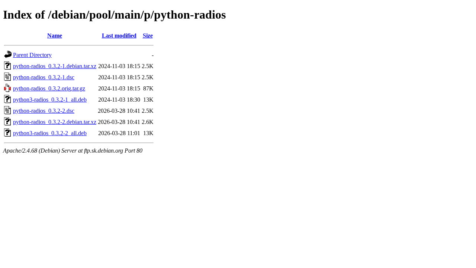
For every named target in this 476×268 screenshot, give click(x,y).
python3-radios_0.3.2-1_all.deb (50, 99)
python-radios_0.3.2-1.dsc (43, 77)
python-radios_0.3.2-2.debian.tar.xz (54, 122)
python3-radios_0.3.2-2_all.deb (50, 133)
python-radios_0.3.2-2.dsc (43, 111)
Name (54, 35)
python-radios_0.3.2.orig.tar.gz (49, 88)
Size (148, 35)
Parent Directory (32, 55)
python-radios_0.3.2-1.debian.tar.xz (54, 66)
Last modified (119, 35)
